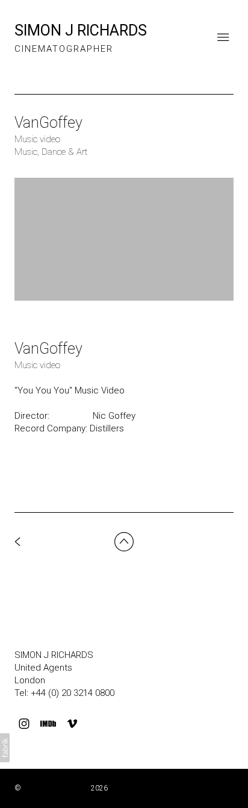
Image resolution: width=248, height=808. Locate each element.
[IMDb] (48, 723)
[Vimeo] (72, 723)
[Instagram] (24, 723)
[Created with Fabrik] (5, 747)
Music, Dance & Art (50, 151)
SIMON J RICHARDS (53, 655)
